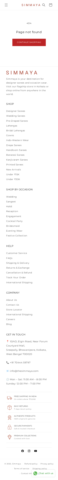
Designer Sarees (15, 111)
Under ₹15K (12, 174)
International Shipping (19, 282)
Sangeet (11, 201)
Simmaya (16, 464)
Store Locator (14, 309)
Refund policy (30, 464)
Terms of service (21, 469)
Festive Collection (16, 235)
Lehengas (11, 125)
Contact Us (12, 304)
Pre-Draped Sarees (17, 120)
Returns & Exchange (18, 267)
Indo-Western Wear (17, 140)
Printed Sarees (14, 164)
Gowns (10, 135)
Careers (10, 319)
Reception (12, 211)
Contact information (30, 473)
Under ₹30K (13, 179)
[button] (6, 5)
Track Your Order (16, 277)
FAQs (9, 258)
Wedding (11, 196)
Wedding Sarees (15, 115)
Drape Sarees (13, 145)
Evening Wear (14, 230)
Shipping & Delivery (17, 263)
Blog (9, 324)
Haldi (9, 206)
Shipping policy (39, 469)
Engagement (13, 216)
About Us (11, 300)
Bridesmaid (13, 226)
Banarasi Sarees (15, 154)
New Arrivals (13, 169)
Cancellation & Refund (19, 272)
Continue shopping (29, 42)
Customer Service (16, 253)
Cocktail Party (14, 221)
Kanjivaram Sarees (17, 159)
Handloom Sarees (16, 150)
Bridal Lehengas (15, 130)
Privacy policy (47, 464)
